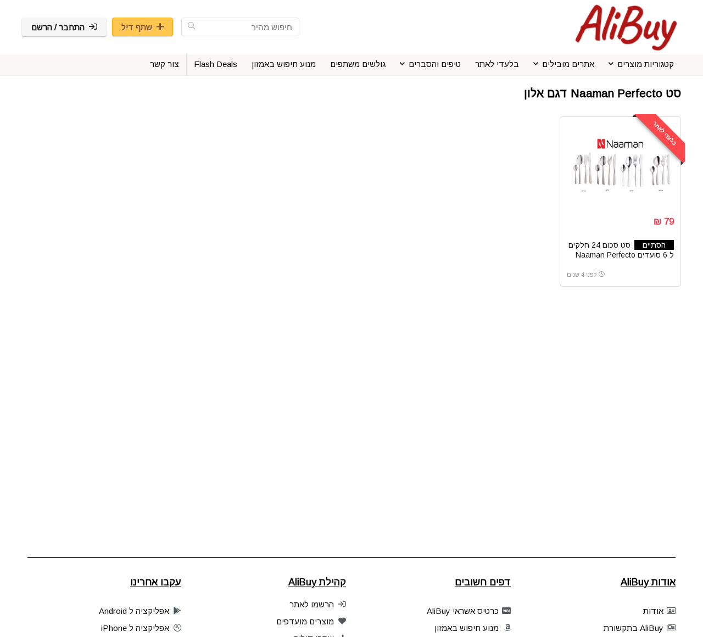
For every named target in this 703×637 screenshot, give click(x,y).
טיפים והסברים (435, 64)
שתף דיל (136, 27)
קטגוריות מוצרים (645, 64)
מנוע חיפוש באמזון (284, 64)
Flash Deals (215, 64)
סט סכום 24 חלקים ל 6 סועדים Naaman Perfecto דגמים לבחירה (621, 255)
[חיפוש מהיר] (191, 27)
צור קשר (164, 64)
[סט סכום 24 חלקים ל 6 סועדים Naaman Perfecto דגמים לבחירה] (620, 165)
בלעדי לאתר (497, 64)
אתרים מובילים (568, 64)
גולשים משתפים (358, 64)
